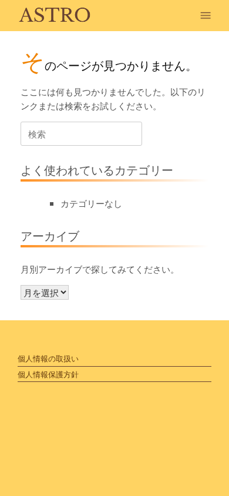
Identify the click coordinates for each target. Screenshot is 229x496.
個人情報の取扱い (48, 358)
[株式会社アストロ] (55, 15)
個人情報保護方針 (48, 374)
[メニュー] (208, 15)
